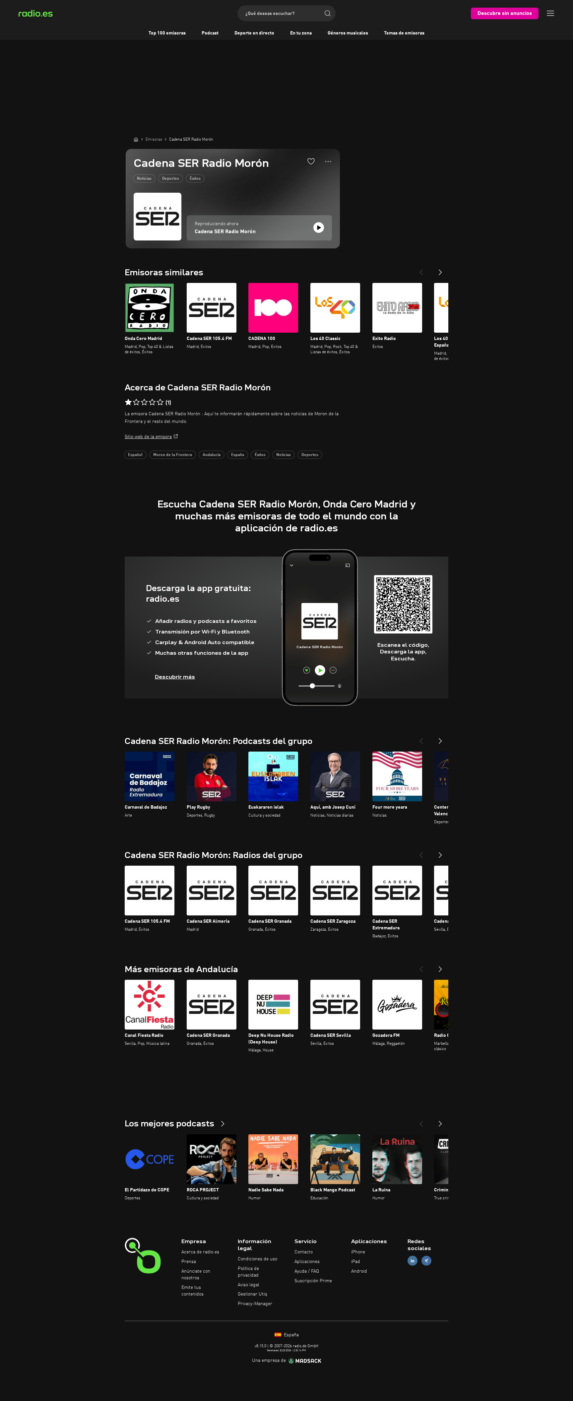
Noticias (144, 179)
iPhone (358, 1252)
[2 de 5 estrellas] (136, 402)
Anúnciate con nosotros (195, 1274)
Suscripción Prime (313, 1281)
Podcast (210, 33)
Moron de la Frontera (172, 455)
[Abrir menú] (550, 13)
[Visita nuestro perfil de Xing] (426, 1260)
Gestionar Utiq (252, 1294)
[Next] (440, 270)
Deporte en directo (254, 33)
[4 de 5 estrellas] (152, 402)
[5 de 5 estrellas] (160, 402)
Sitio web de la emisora (148, 436)
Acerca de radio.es (200, 1252)
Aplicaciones (307, 1261)
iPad (355, 1261)
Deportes (170, 179)
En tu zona (301, 33)
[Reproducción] (318, 227)
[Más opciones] (328, 162)
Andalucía (212, 455)
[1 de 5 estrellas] (128, 402)
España (237, 455)
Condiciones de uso (257, 1259)
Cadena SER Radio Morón (225, 231)
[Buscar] (328, 13)
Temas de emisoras (404, 33)
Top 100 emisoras (167, 33)
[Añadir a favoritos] (311, 161)
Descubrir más (175, 676)
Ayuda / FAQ (306, 1271)
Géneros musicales (348, 33)
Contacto (303, 1252)
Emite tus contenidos (192, 1291)
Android (359, 1271)
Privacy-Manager (255, 1303)
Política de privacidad (248, 1272)
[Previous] (421, 270)
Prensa (188, 1261)
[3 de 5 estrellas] (144, 402)
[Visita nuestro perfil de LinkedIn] (412, 1260)
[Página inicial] (136, 139)
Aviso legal (248, 1285)
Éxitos (195, 179)
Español (135, 455)
